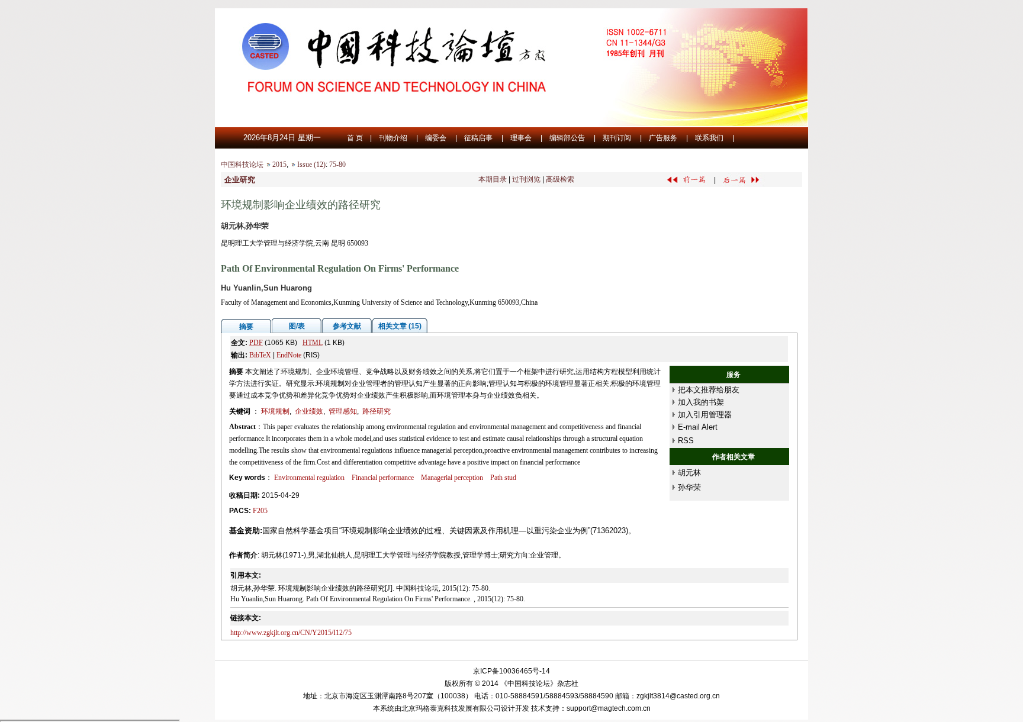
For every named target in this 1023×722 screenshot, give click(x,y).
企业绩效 (309, 411)
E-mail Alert (698, 427)
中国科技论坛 (242, 164)
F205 (260, 511)
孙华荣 (689, 487)
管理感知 (343, 411)
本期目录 (492, 179)
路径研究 (376, 411)
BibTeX (260, 355)
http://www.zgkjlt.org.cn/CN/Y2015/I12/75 (291, 632)
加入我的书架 (701, 402)
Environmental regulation (309, 477)
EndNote (288, 355)
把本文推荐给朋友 (708, 389)
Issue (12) (311, 164)
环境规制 (275, 411)
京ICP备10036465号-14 (511, 671)
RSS (686, 440)
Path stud (503, 477)
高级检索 (560, 179)
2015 (279, 164)
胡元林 (689, 472)
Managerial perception (452, 477)
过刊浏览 (526, 179)
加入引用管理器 (705, 414)
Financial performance (383, 477)
